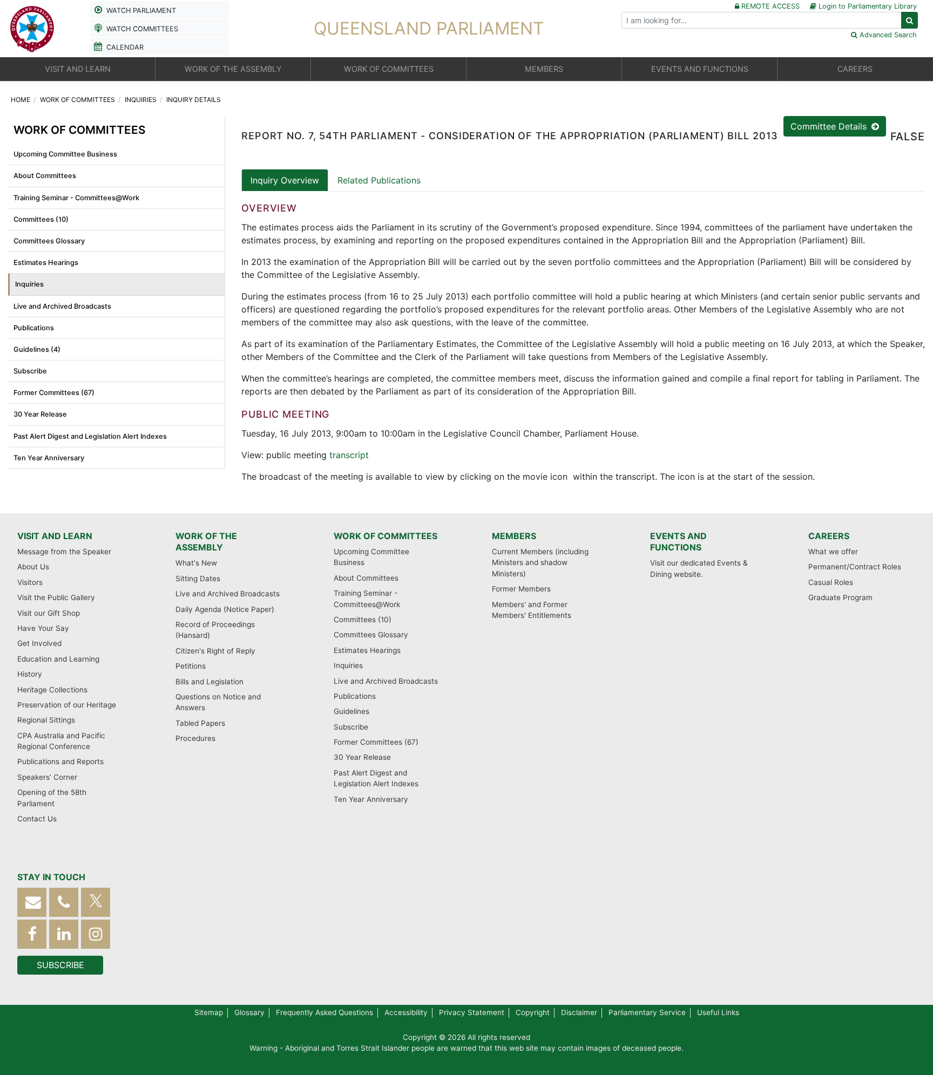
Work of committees (78, 100)
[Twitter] (95, 902)
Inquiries (141, 100)
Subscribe (30, 371)
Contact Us (37, 818)
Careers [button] (855, 68)
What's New (196, 563)
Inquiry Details (193, 100)
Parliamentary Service (647, 1012)
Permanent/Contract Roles (854, 566)
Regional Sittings (46, 720)
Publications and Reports (60, 761)
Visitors (30, 582)
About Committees (44, 176)
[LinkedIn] (63, 934)
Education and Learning (58, 659)
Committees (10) (41, 219)
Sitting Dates (197, 578)
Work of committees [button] (389, 68)
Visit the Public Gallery (56, 597)
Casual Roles (830, 582)
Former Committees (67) (53, 393)
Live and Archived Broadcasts (62, 306)
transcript (349, 455)
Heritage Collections (52, 689)
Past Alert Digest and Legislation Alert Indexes (90, 436)
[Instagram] (95, 934)
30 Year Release (40, 414)
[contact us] (31, 902)
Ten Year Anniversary (48, 458)
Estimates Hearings (45, 262)
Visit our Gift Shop (48, 613)
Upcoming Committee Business (65, 154)
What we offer (833, 551)
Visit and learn (54, 535)
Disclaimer (579, 1012)
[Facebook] (31, 934)
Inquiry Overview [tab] (285, 180)
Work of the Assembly (206, 541)
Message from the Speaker (64, 551)
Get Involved (39, 643)
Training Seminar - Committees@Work (76, 198)
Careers (828, 535)
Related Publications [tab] (379, 180)
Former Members (521, 588)
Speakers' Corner (47, 777)
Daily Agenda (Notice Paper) (224, 609)
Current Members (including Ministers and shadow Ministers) (540, 562)
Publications (33, 328)
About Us (33, 566)
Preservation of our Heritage (66, 704)
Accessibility (406, 1012)
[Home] (32, 27)
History (29, 674)
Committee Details (829, 126)
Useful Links (718, 1012)
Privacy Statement (471, 1012)
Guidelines (351, 711)
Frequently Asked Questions (324, 1012)
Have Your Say (43, 628)
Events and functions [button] (699, 68)
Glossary (249, 1012)
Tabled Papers (200, 723)
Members (514, 535)
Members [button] (544, 68)
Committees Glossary (49, 241)
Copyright (533, 1012)
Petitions (190, 666)
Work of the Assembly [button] (233, 68)
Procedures (195, 738)
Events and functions (678, 541)
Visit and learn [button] (78, 68)
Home (21, 100)
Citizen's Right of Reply (215, 651)
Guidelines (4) (36, 349)
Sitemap (208, 1012)
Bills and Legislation (209, 681)
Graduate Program (840, 597)
